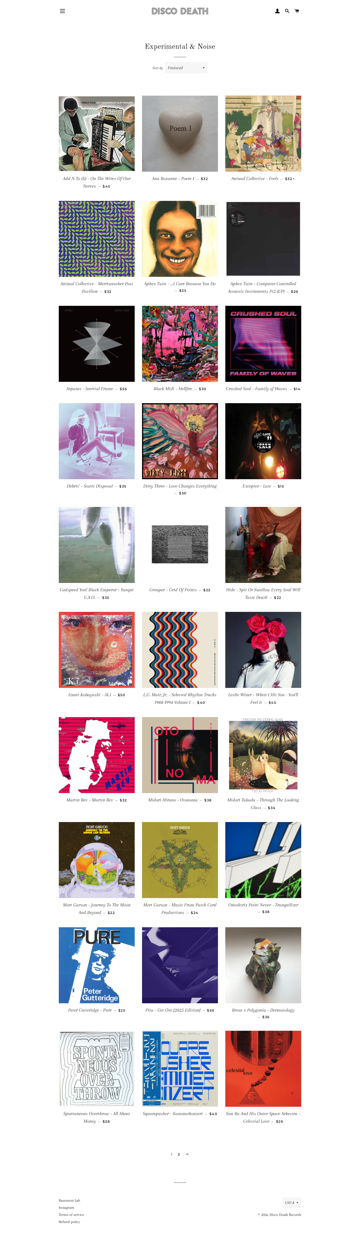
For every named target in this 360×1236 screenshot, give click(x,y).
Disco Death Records (285, 1214)
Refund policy (69, 1222)
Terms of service (71, 1214)
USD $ (289, 1202)
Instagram (66, 1207)
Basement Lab (69, 1200)
